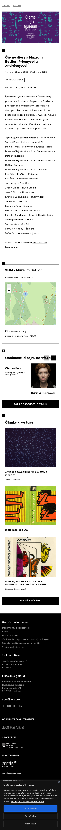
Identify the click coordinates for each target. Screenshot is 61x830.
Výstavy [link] (17, 6)
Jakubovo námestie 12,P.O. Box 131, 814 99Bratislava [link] (15, 664)
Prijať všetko (31, 808)
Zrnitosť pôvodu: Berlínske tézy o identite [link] (26, 473)
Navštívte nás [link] (10, 635)
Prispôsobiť (30, 816)
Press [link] (5, 631)
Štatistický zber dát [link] (13, 647)
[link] (43, 375)
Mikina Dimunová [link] (13, 479)
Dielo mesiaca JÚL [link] (16, 529)
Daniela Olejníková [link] (43, 393)
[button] (53, 357)
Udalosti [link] (6, 6)
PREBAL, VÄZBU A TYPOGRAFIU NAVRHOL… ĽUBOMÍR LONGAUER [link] (25, 583)
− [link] (9, 290)
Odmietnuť (30, 824)
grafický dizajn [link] (15, 80)
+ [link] (9, 286)
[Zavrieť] (59, 782)
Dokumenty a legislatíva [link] (16, 627)
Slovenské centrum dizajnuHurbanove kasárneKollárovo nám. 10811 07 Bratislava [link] (17, 686)
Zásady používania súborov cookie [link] (27, 801)
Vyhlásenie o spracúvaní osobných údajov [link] (25, 639)
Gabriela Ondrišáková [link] (15, 589)
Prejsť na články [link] (30, 600)
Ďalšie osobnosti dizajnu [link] (30, 404)
